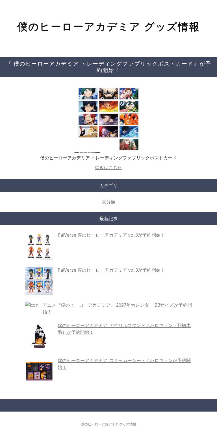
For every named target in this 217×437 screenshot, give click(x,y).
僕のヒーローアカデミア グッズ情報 (108, 26)
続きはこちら (108, 167)
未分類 (108, 202)
